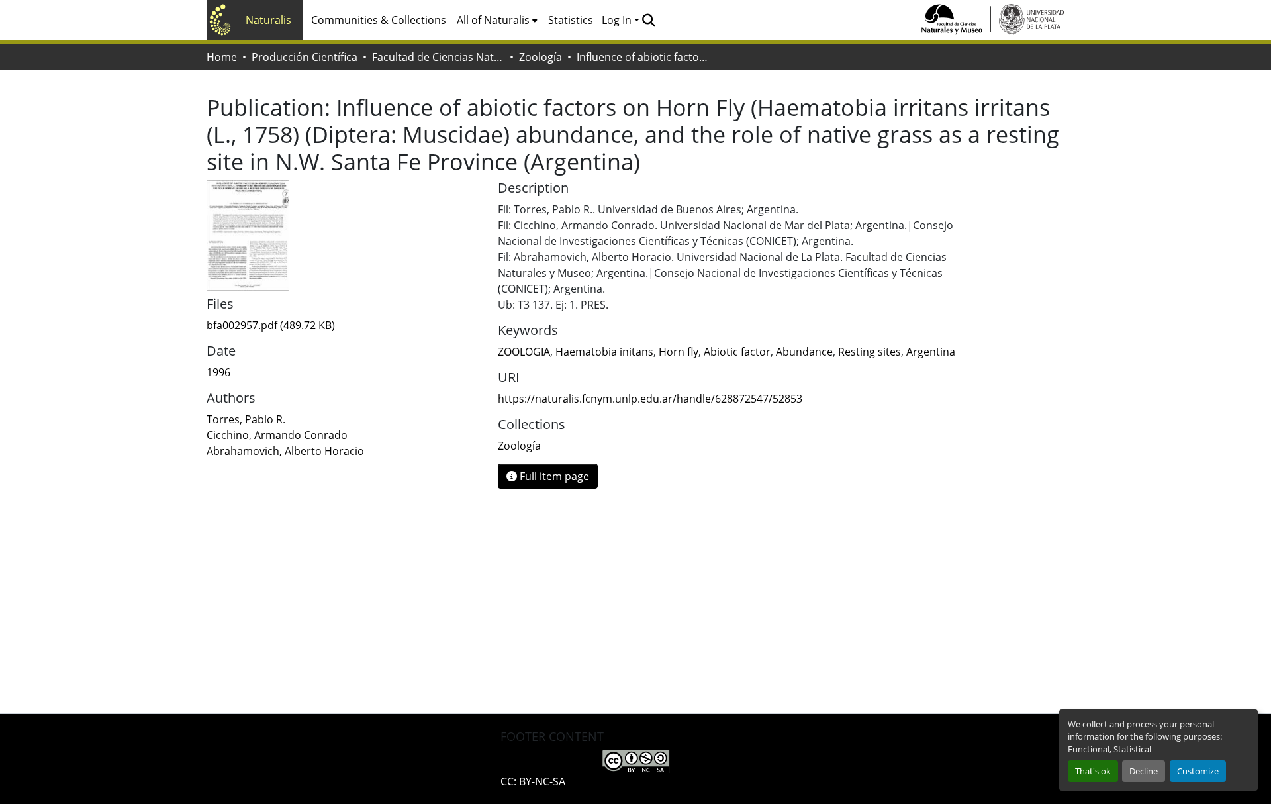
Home (222, 57)
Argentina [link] (930, 351)
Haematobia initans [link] (604, 351)
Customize (1198, 771)
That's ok (1093, 771)
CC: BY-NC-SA (532, 781)
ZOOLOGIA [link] (524, 351)
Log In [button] (618, 20)
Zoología (540, 57)
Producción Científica (304, 57)
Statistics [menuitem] (570, 20)
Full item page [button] (553, 476)
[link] (344, 325)
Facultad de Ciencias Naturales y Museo (438, 57)
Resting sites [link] (869, 351)
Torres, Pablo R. (246, 419)
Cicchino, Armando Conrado (277, 435)
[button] (648, 20)
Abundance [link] (804, 351)
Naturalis (268, 20)
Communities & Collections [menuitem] (378, 20)
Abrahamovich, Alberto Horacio (285, 451)
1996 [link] (218, 372)
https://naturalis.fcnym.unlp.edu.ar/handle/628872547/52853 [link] (650, 398)
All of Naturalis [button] (493, 20)
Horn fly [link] (678, 351)
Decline (1143, 771)
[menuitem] (497, 20)
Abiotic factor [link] (737, 351)
